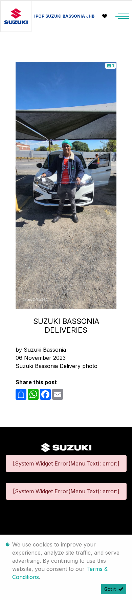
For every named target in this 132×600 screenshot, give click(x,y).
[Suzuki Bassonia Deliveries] (66, 184)
